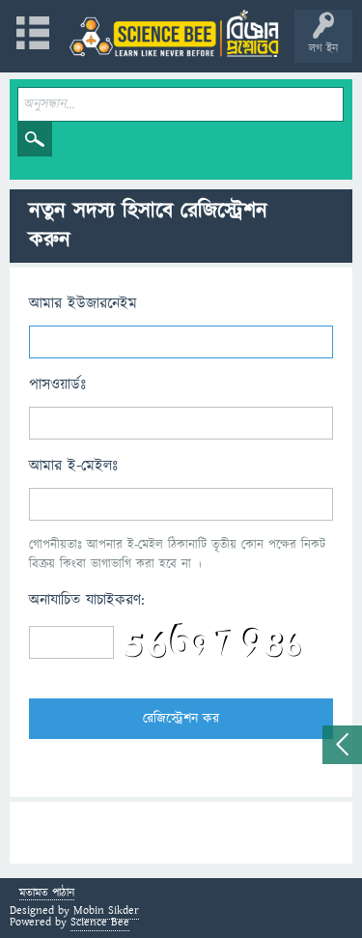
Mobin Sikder (106, 910)
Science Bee (99, 922)
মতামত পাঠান (46, 894)
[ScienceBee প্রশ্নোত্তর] (174, 33)
